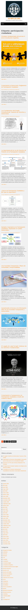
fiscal (4, 579)
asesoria (5, 553)
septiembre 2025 (6, 503)
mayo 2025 (5, 511)
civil (4, 557)
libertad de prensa (7, 592)
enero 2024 (5, 540)
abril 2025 (5, 512)
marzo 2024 (5, 536)
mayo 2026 (5, 489)
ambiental (5, 552)
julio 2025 (5, 507)
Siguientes (13, 441)
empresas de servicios (8, 577)
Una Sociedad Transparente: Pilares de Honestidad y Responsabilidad (13, 266)
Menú (2, 23)
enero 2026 (5, 496)
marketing (5, 594)
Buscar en (3, 447)
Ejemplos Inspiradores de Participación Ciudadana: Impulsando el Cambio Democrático (13, 228)
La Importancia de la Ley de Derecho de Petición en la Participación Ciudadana (13, 151)
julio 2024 (5, 529)
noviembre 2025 (6, 500)
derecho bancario (7, 568)
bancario (5, 555)
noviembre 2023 (6, 543)
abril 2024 (5, 534)
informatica (5, 583)
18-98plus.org (14, 19)
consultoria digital (7, 563)
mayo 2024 (5, 532)
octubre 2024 (6, 523)
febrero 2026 (6, 494)
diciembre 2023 (6, 542)
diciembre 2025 (6, 498)
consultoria (5, 561)
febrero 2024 (6, 538)
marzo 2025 (5, 514)
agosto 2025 (6, 505)
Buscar (24, 449)
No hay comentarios (9, 40)
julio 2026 (5, 485)
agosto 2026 (6, 483)
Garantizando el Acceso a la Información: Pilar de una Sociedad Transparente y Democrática (14, 309)
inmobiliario (5, 584)
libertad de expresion (7, 590)
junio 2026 (5, 487)
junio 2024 (5, 531)
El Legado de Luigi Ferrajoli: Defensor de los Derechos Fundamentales (14, 346)
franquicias (5, 581)
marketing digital (6, 595)
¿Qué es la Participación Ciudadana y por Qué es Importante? (12, 191)
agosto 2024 (6, 527)
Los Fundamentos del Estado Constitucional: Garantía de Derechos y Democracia (13, 112)
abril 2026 (5, 490)
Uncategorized (16, 40)
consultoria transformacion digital (10, 566)
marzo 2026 (5, 492)
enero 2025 (5, 518)
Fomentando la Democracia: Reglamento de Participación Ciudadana (13, 86)
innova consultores (7, 586)
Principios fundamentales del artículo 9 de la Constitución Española (13, 37)
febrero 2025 (6, 516)
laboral (4, 588)
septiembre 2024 (6, 525)
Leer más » (4, 79)
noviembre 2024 (6, 521)
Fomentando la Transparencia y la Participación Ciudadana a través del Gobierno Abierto (12, 397)
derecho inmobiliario (7, 573)
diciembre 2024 (6, 520)
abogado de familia (7, 550)
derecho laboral (6, 575)
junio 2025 (5, 509)
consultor (5, 559)
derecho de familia (7, 572)
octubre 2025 (6, 501)
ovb (4, 597)
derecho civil (6, 570)
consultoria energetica (8, 564)
